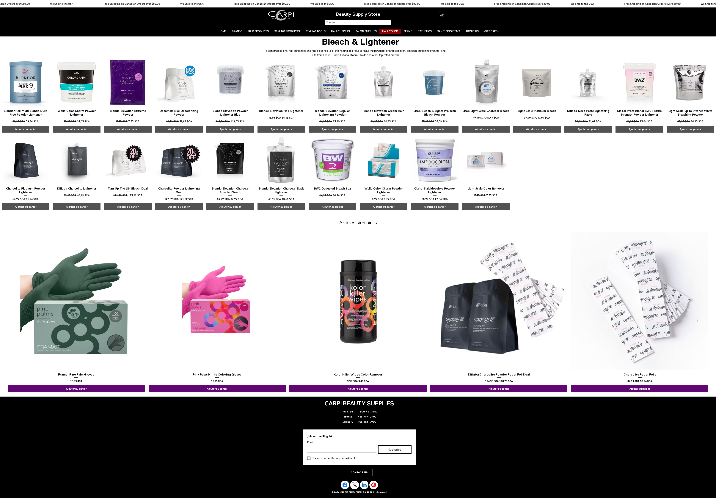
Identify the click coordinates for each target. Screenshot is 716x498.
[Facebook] (345, 491)
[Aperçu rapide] (25, 82)
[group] (358, 318)
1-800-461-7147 (367, 418)
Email (311, 449)
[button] (442, 14)
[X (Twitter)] (354, 491)
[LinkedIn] (364, 491)
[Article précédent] (2, 305)
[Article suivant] (714, 305)
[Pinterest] (373, 491)
